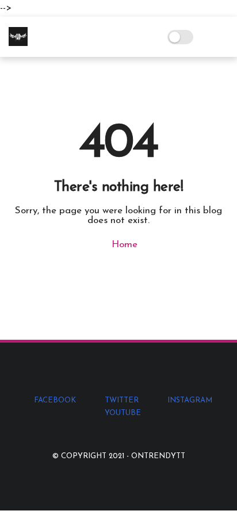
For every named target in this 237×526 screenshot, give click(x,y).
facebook (55, 400)
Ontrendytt (158, 456)
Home (123, 244)
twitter (122, 400)
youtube (123, 413)
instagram (189, 400)
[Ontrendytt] (18, 43)
